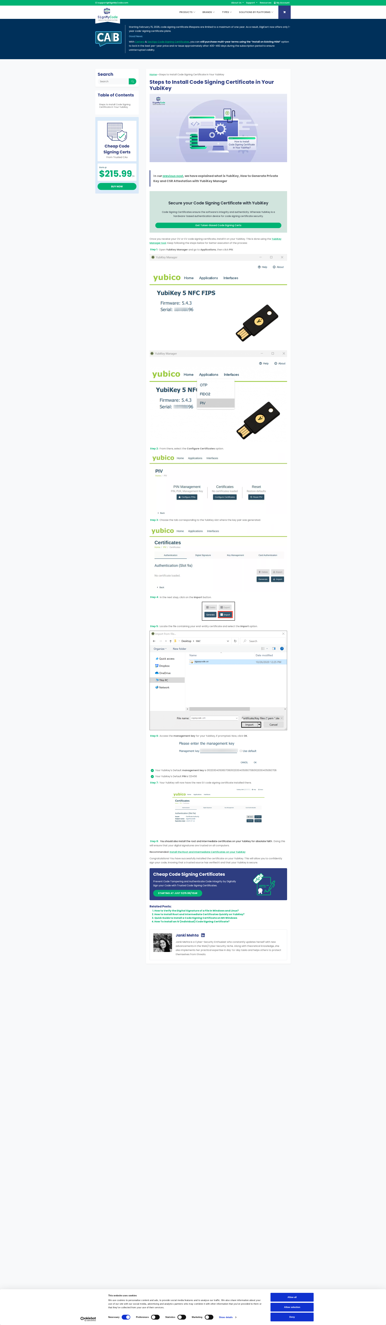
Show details (226, 1317)
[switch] (155, 1317)
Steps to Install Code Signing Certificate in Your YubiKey (114, 106)
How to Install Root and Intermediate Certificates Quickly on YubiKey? (199, 914)
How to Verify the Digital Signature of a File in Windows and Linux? (196, 910)
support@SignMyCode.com (113, 2)
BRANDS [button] (207, 12)
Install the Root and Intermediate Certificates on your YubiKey (207, 852)
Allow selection (292, 1307)
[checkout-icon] (284, 12)
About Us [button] (236, 2)
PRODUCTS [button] (186, 12)
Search (105, 74)
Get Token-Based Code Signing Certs (218, 225)
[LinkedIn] (203, 935)
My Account (283, 2)
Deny (292, 1317)
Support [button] (251, 2)
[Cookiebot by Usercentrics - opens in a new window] (88, 1319)
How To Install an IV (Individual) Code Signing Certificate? (191, 921)
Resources (265, 2)
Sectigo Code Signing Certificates (168, 41)
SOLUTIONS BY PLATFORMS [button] (255, 12)
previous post (173, 176)
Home (153, 74)
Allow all (292, 1297)
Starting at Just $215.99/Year (177, 893)
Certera (139, 41)
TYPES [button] (225, 12)
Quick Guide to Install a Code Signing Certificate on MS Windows (195, 918)
